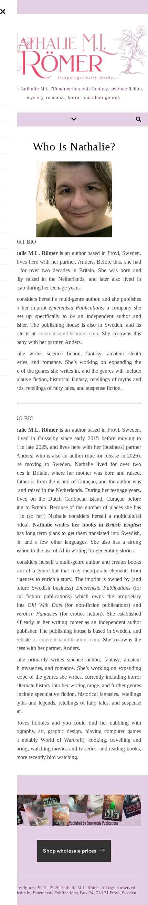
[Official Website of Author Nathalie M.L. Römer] (74, 52)
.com (92, 333)
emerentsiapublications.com (69, 639)
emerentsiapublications (62, 333)
